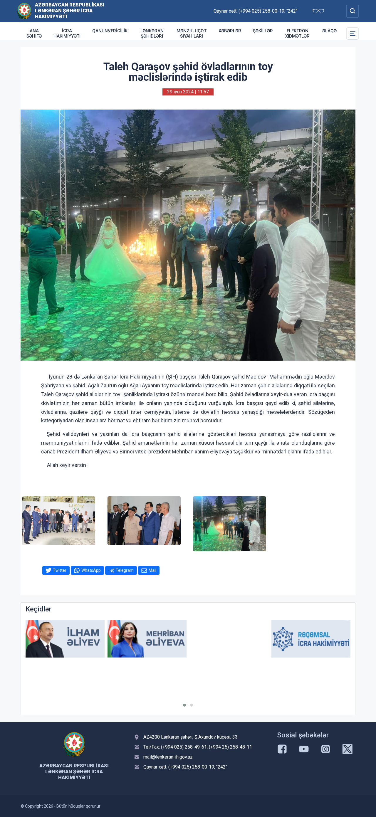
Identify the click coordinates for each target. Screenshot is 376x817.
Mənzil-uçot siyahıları (192, 33)
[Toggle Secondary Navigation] (352, 33)
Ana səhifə (34, 33)
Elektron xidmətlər (297, 33)
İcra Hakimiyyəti (66, 33)
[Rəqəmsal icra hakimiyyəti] (310, 639)
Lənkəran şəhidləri (152, 33)
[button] (184, 705)
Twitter (59, 570)
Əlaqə (329, 30)
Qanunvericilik (109, 30)
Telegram (125, 570)
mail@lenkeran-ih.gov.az (168, 757)
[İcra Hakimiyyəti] (24, 11)
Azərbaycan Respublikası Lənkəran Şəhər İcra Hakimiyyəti (69, 10)
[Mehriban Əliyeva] (147, 639)
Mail (152, 570)
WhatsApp (91, 570)
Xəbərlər (230, 30)
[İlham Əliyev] (65, 639)
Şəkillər (263, 30)
